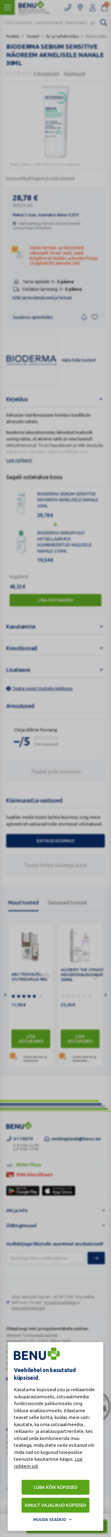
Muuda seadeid (49, 1519)
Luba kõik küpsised (55, 1487)
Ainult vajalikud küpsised (55, 1505)
